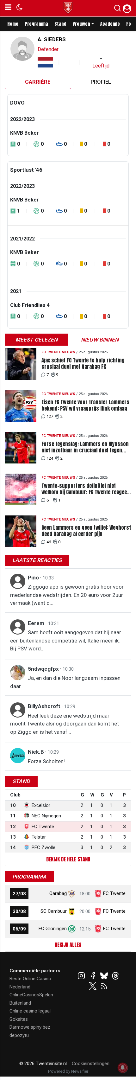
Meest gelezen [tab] (36, 339)
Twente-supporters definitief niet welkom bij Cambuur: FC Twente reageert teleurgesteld (86, 489)
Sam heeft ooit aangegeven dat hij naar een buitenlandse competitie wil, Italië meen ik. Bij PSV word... (65, 640)
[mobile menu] (8, 8)
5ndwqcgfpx (44, 669)
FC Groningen (53, 928)
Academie (110, 24)
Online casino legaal (30, 1011)
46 (48, 542)
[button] (117, 9)
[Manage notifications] (123, 1068)
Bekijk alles (68, 945)
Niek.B (36, 752)
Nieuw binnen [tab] (100, 339)
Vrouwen (81, 24)
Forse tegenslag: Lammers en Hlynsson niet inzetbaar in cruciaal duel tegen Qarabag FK (85, 447)
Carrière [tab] (38, 82)
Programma (36, 24)
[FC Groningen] (72, 928)
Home (12, 24)
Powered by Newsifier (68, 1071)
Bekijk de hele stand (68, 859)
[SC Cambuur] (72, 911)
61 (48, 500)
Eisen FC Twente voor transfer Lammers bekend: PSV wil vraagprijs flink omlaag (85, 405)
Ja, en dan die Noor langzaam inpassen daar (65, 682)
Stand (60, 24)
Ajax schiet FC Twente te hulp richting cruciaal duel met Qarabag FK (83, 363)
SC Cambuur (53, 911)
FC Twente (114, 893)
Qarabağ (58, 893)
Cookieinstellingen (90, 1063)
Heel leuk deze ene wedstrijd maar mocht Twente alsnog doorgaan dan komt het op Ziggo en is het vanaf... (64, 724)
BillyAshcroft (45, 706)
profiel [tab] (101, 82)
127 (49, 416)
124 (49, 458)
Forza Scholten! (46, 761)
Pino (34, 577)
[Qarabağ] (72, 893)
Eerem (37, 623)
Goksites (18, 1019)
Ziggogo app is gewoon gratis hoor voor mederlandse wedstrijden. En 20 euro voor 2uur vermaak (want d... (67, 595)
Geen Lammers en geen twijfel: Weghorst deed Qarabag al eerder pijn (86, 531)
